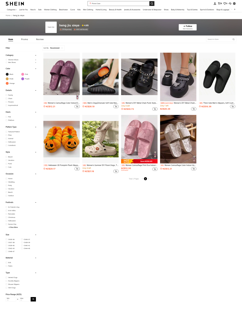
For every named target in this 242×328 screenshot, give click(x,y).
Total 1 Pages (134, 179)
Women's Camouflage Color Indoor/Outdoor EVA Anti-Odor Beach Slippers (62, 103)
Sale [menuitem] (39, 10)
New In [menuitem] (33, 10)
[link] (220, 3)
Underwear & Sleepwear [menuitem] (152, 10)
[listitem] (66, 29)
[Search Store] (233, 39)
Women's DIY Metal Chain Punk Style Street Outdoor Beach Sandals (140, 103)
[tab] (10, 39)
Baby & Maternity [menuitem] (177, 10)
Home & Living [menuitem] (101, 10)
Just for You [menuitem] (23, 10)
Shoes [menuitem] (166, 10)
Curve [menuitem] (72, 10)
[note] (139, 161)
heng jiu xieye (69, 25)
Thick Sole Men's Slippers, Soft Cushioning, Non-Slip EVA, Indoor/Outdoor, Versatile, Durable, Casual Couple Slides (217, 103)
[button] (230, 3)
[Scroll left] (232, 9)
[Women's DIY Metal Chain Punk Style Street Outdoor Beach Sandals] (139, 77)
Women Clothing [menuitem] (50, 10)
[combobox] (53, 48)
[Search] (151, 3)
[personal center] (214, 3)
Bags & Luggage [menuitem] (223, 10)
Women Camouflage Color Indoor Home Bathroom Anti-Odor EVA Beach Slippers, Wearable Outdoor (178, 165)
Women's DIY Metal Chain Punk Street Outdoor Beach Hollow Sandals (178, 103)
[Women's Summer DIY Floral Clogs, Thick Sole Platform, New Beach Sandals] (100, 139)
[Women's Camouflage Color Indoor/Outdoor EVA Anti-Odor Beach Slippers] (61, 77)
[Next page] (148, 178)
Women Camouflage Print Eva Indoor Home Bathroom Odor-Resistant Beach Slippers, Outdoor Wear (140, 165)
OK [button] (33, 299)
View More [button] (14, 227)
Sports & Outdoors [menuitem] (207, 10)
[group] (21, 59)
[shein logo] (15, 3)
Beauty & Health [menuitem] (115, 10)
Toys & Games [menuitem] (192, 10)
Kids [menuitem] (79, 10)
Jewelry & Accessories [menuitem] (132, 10)
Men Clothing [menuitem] (88, 10)
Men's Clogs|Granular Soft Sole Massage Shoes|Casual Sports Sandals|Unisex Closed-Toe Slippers (101, 103)
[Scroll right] (235, 9)
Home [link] (8, 15)
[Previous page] (142, 178)
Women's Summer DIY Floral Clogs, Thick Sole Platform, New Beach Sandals (101, 165)
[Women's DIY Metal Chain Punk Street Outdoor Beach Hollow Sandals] (178, 77)
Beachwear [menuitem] (63, 10)
